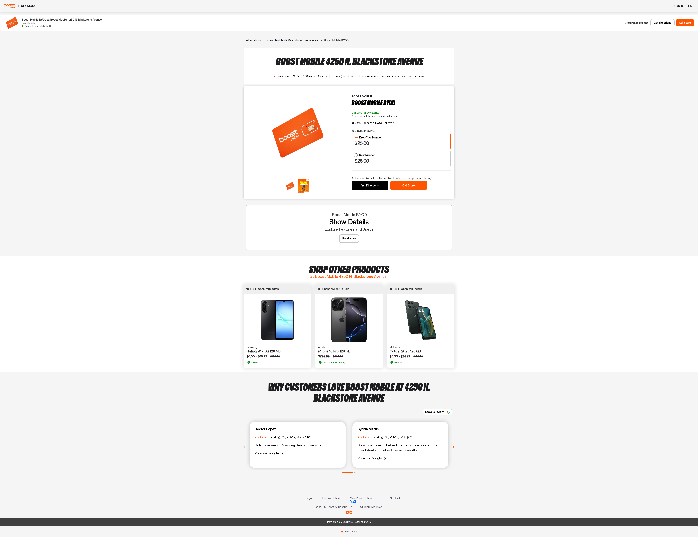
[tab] (349, 531)
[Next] (453, 447)
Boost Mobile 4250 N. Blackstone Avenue (292, 40)
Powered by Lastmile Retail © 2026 (349, 521)
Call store (685, 22)
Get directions (662, 22)
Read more (349, 238)
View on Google (269, 453)
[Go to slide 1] (347, 472)
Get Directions (370, 185)
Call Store (408, 185)
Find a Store (26, 6)
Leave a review (434, 411)
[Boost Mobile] (9, 5)
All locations (253, 40)
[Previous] (244, 447)
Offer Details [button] (349, 531)
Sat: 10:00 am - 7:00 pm (312, 76)
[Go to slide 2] (355, 472)
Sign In (678, 6)
